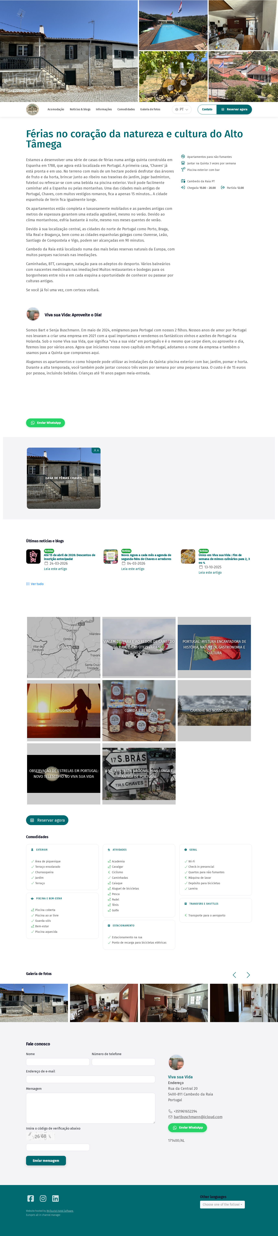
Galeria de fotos (150, 109)
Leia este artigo (55, 569)
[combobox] (222, 1204)
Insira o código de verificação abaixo (53, 1128)
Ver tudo (37, 584)
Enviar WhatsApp (49, 423)
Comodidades (126, 109)
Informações (104, 109)
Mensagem (34, 1089)
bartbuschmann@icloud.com (198, 1117)
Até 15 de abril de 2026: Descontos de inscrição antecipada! (69, 557)
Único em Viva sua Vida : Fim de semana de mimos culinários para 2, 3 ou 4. (224, 558)
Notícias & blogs (80, 109)
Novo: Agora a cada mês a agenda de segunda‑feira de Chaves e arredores (146, 557)
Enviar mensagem (46, 1161)
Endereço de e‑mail (40, 1071)
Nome (30, 1054)
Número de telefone (106, 1054)
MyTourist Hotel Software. (60, 1210)
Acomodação (56, 109)
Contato (207, 109)
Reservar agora (236, 109)
